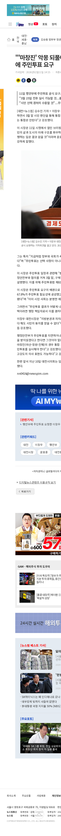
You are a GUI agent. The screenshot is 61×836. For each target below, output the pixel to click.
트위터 (29, 80)
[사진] (36, 659)
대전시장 (28, 452)
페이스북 (23, 80)
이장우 (39, 445)
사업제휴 (41, 795)
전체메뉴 (10, 24)
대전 (25, 445)
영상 (30, 24)
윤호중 (44, 452)
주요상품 (26, 795)
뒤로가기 (26, 491)
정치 (54, 24)
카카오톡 (18, 80)
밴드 (34, 80)
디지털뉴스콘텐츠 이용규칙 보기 (37, 482)
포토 (44, 24)
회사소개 (11, 795)
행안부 (53, 445)
